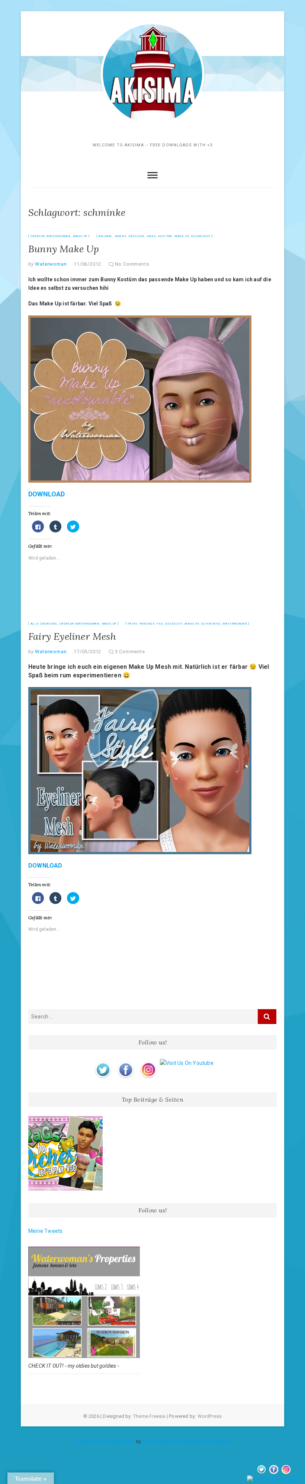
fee (160, 623)
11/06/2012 (87, 264)
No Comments (132, 264)
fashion (136, 236)
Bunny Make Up (63, 249)
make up (181, 236)
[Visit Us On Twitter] (103, 1063)
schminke (200, 236)
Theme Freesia (149, 1416)
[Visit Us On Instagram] (148, 1063)
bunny (120, 236)
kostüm (165, 236)
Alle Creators (43, 623)
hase (151, 236)
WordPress (210, 1416)
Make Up (80, 236)
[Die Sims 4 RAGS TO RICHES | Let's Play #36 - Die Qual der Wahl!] (65, 1153)
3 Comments (130, 651)
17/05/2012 (87, 651)
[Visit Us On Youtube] (187, 1063)
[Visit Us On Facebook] (125, 1063)
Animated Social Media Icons (104, 1441)
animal (106, 236)
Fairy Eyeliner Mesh (72, 636)
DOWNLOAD (46, 494)
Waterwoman (50, 264)
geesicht (173, 623)
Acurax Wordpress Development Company (186, 1441)
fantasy (147, 623)
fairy (132, 623)
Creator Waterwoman (50, 236)
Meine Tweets (45, 1231)
